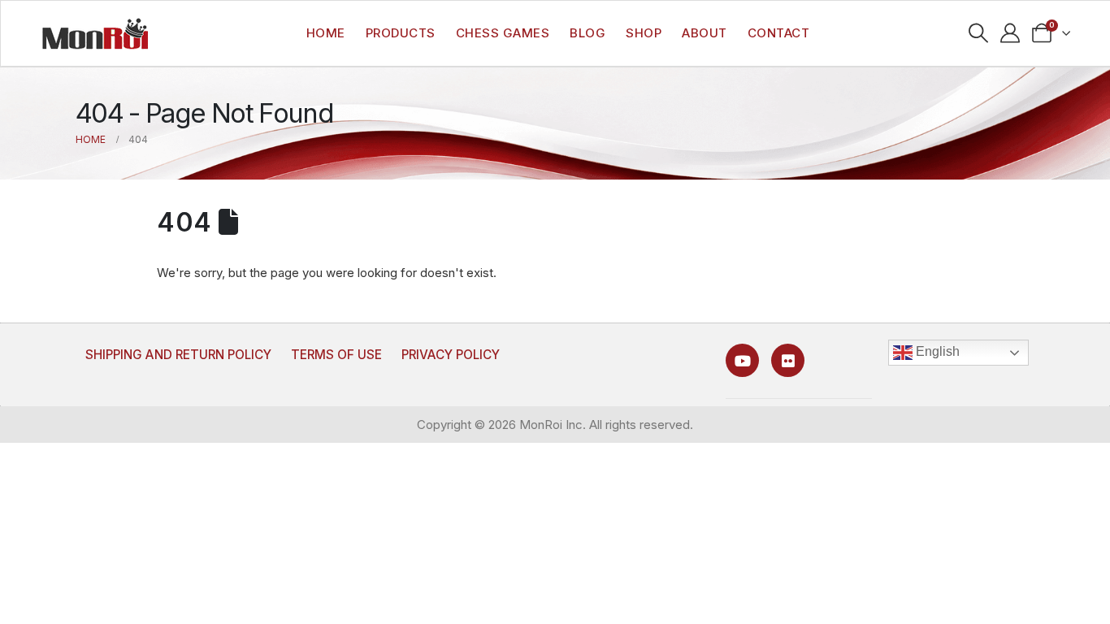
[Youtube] (742, 360)
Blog (587, 33)
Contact (779, 33)
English (936, 351)
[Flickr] (787, 360)
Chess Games (503, 33)
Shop (643, 33)
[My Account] (1010, 33)
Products (401, 33)
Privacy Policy (450, 354)
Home (325, 33)
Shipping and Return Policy (178, 354)
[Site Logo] (95, 33)
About (704, 33)
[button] (979, 33)
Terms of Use (336, 354)
